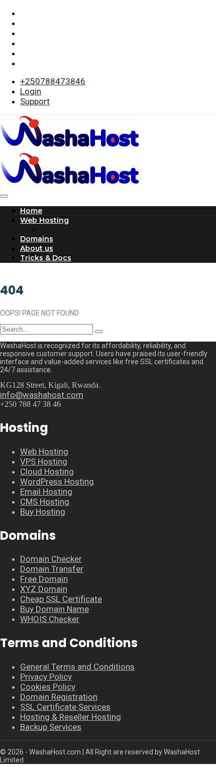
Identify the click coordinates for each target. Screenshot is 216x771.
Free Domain (44, 579)
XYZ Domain (43, 589)
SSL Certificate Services (65, 707)
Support (35, 101)
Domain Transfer (51, 569)
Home (31, 210)
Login (30, 91)
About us (36, 248)
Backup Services (50, 727)
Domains (36, 238)
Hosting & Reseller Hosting (70, 717)
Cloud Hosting (47, 472)
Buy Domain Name (54, 609)
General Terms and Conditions (77, 667)
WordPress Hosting (57, 482)
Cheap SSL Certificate (61, 599)
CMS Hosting (44, 502)
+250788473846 (52, 81)
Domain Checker (51, 559)
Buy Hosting (42, 512)
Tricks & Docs (45, 257)
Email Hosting (46, 492)
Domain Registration (58, 697)
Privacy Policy (46, 677)
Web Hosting (44, 220)
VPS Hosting (43, 461)
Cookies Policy (47, 687)
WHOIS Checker (49, 619)
